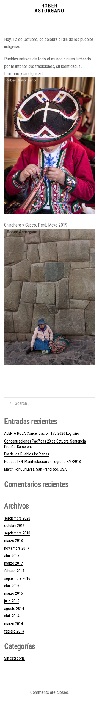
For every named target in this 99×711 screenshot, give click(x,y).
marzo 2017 (13, 563)
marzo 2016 (13, 593)
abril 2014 (11, 616)
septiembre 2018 (17, 533)
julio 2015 (11, 601)
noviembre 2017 (16, 548)
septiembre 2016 (17, 578)
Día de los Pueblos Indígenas (26, 454)
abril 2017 (11, 556)
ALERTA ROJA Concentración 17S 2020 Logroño (41, 433)
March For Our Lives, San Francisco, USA (35, 469)
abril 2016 (11, 586)
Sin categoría (14, 658)
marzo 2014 (13, 624)
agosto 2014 (14, 608)
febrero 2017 (14, 571)
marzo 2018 (13, 540)
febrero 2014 (14, 631)
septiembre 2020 (17, 518)
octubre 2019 (14, 525)
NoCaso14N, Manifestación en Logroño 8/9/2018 (42, 461)
